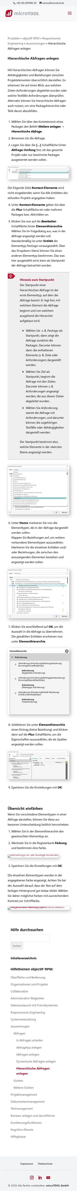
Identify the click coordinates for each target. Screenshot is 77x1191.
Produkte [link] (13, 38)
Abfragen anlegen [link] (27, 1054)
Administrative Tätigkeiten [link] (27, 998)
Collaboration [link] (19, 991)
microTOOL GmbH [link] (57, 1185)
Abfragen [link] (19, 1033)
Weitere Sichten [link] (23, 1087)
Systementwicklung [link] (23, 1019)
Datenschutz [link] (45, 1163)
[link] (26, 3)
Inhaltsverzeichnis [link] (23, 958)
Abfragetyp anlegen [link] (29, 1047)
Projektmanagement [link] (24, 1094)
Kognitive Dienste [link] (22, 1129)
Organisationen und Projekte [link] (29, 984)
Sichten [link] (18, 1080)
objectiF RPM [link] (30, 38)
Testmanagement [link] (22, 1108)
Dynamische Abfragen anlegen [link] (36, 1061)
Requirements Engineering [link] (28, 1012)
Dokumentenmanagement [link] (28, 1101)
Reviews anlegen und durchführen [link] (33, 1116)
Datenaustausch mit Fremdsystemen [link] (34, 1005)
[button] (70, 15)
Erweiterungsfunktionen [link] (26, 1122)
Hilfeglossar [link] (18, 1136)
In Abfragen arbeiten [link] (29, 1040)
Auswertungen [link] (35, 43)
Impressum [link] (26, 1163)
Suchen (17, 946)
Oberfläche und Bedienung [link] (28, 977)
